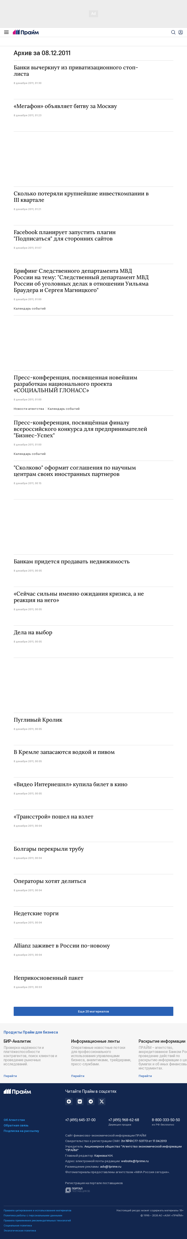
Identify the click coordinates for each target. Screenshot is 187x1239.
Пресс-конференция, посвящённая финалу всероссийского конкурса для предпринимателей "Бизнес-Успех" (80, 429)
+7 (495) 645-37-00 (80, 1120)
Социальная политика (18, 1225)
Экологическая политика (20, 1230)
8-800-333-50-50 (166, 1122)
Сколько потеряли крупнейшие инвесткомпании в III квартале (81, 196)
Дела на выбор (33, 632)
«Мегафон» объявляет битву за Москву (65, 106)
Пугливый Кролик (38, 720)
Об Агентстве (14, 1120)
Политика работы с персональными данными (33, 1215)
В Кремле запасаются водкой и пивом (64, 752)
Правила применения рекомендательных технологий (37, 1220)
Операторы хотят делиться (50, 881)
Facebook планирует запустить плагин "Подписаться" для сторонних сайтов (65, 235)
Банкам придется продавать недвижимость (72, 561)
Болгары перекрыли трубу (49, 849)
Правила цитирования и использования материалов (37, 1210)
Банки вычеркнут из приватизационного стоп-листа (76, 70)
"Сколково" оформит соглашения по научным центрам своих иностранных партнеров (75, 470)
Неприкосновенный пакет (48, 978)
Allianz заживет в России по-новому (62, 945)
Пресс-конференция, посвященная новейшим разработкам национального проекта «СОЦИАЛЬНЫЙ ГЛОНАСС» (75, 384)
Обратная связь (16, 1125)
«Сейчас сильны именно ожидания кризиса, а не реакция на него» (79, 597)
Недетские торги (36, 913)
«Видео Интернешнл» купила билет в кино (70, 784)
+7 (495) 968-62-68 (123, 1122)
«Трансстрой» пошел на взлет (53, 816)
